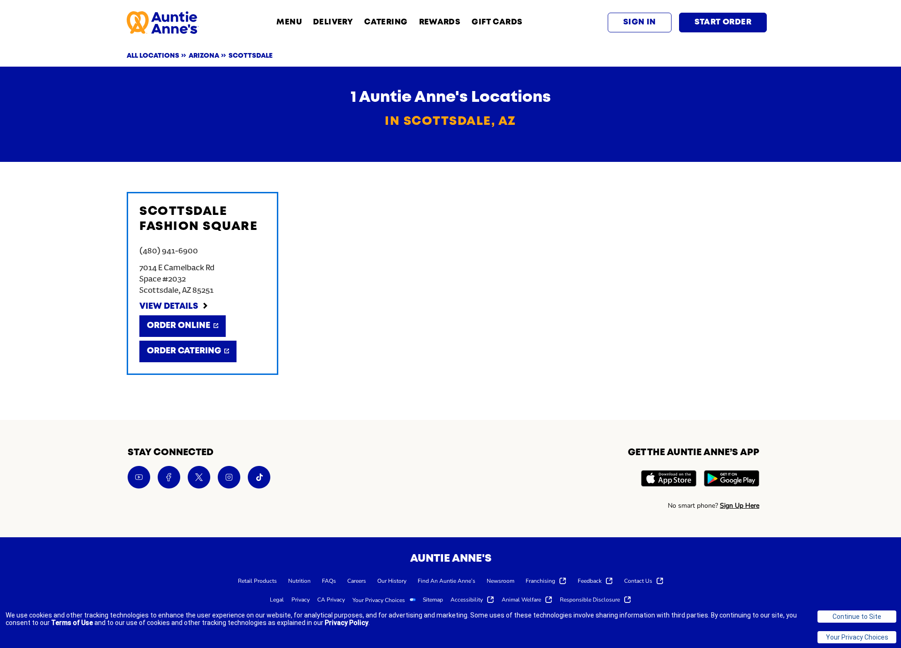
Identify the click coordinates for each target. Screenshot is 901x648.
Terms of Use (72, 622)
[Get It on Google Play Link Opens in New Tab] (731, 479)
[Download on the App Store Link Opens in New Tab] (668, 479)
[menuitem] (257, 580)
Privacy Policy (346, 622)
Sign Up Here (739, 505)
